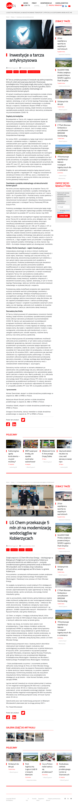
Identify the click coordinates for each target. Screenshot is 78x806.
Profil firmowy (55, 5)
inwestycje (23, 71)
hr (71, 12)
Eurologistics (62, 3)
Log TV (27, 5)
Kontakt (34, 798)
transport (39, 12)
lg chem (22, 549)
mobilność (66, 12)
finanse (16, 71)
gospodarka (56, 12)
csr (8, 549)
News (25, 3)
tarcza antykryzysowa (34, 71)
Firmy (34, 3)
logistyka (10, 12)
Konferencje (46, 3)
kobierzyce (14, 549)
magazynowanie (28, 12)
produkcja (18, 12)
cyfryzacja (47, 12)
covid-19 (9, 71)
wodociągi (29, 549)
